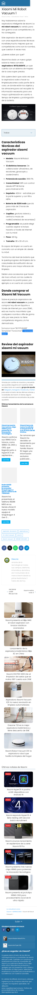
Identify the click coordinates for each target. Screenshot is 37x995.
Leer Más (6, 460)
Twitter (32, 390)
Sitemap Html (13, 992)
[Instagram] (13, 930)
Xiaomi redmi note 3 (29, 591)
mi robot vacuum (8, 535)
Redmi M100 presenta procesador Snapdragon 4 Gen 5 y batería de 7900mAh (9, 489)
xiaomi (19, 535)
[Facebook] (4, 547)
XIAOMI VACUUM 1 (21, 539)
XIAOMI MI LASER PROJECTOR (13, 591)
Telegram (7, 390)
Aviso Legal (6, 988)
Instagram (16, 390)
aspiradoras (23, 531)
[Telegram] (26, 547)
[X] (9, 547)
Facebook (24, 390)
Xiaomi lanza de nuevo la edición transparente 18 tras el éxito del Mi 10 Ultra (27, 428)
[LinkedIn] (21, 547)
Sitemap (13, 988)
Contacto (19, 988)
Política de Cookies (17, 990)
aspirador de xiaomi (10, 531)
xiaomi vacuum (8, 539)
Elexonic (15, 559)
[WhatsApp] (15, 547)
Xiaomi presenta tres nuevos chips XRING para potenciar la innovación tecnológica (9, 429)
